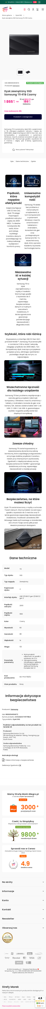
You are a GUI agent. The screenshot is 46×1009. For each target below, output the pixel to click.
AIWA (19, 999)
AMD (22, 1002)
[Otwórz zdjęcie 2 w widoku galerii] (28, 72)
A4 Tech (17, 997)
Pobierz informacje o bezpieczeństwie (20, 760)
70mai (11, 997)
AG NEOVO (12, 999)
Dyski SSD (19, 15)
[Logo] (5, 9)
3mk (5, 997)
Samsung (16, 86)
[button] (37, 9)
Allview (10, 1002)
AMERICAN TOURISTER (31, 1002)
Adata (29, 997)
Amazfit (16, 1002)
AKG (29, 999)
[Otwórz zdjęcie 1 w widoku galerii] (20, 72)
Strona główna (7, 15)
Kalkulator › (27, 104)
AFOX (5, 999)
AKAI (24, 999)
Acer (23, 997)
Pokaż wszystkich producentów (11, 1006)
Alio (5, 1002)
